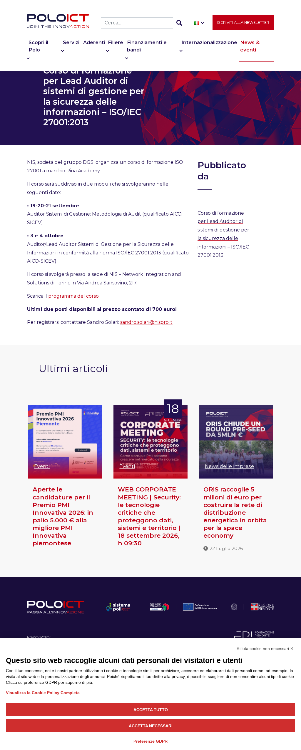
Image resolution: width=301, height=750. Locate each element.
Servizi (71, 42)
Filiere (115, 42)
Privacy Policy (38, 637)
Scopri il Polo (38, 46)
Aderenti (94, 42)
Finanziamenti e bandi (147, 46)
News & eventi (250, 46)
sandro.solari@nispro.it (146, 322)
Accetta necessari (151, 726)
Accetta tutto (150, 709)
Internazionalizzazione (209, 42)
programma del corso (73, 296)
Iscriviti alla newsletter (243, 22)
